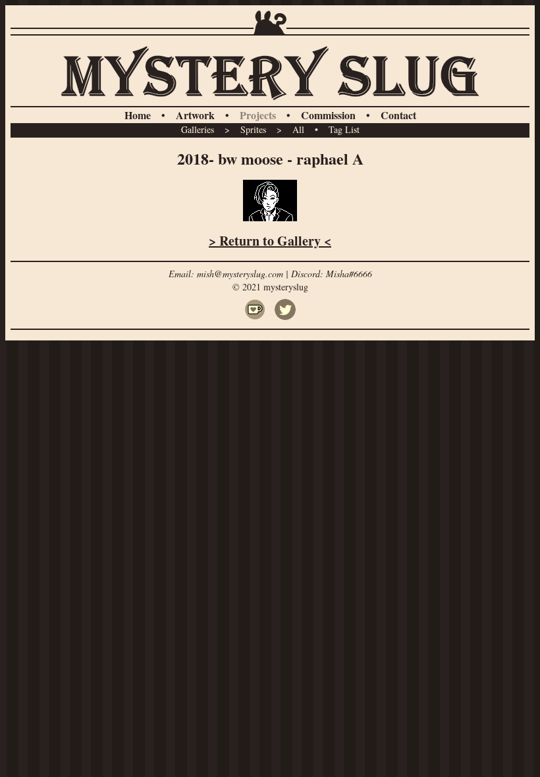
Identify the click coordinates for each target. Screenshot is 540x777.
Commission (328, 114)
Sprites (253, 129)
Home (137, 114)
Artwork (195, 114)
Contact (398, 114)
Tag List (344, 129)
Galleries (197, 129)
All (298, 129)
